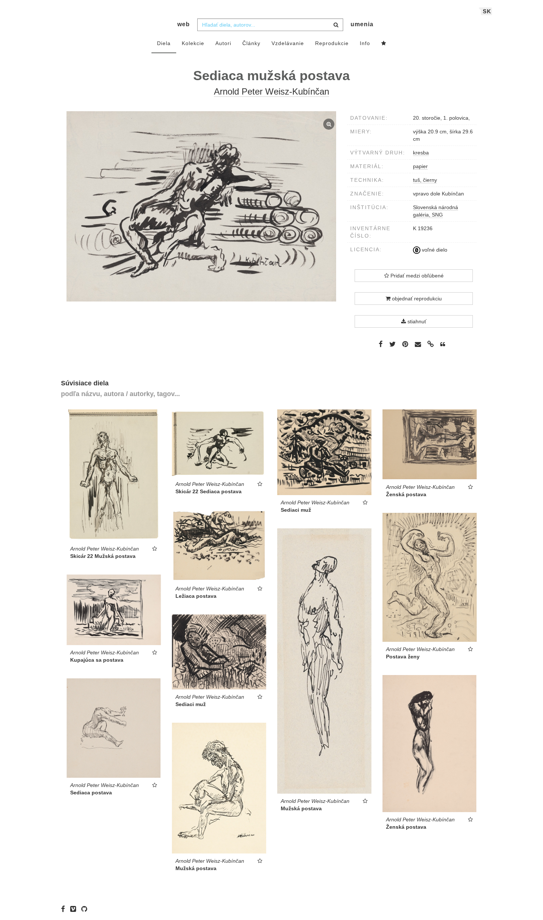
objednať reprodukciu (416, 298)
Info (365, 43)
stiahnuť (416, 321)
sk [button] (487, 11)
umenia (362, 24)
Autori (223, 43)
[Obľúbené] (384, 43)
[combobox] (270, 24)
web (183, 24)
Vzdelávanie (288, 43)
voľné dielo (433, 250)
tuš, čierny (425, 180)
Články (251, 43)
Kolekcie (193, 43)
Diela (164, 43)
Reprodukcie (332, 43)
